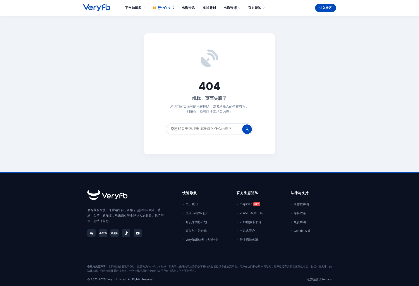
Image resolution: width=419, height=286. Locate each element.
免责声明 (300, 222)
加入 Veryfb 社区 (197, 213)
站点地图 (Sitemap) (319, 279)
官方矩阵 (254, 8)
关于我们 (191, 204)
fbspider (249, 204)
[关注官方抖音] (126, 233)
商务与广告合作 (196, 231)
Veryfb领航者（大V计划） (203, 239)
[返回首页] (107, 195)
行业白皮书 (166, 8)
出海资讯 (188, 8)
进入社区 (325, 8)
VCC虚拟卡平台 (250, 222)
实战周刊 (209, 8)
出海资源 (230, 8)
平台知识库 (133, 8)
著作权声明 (301, 204)
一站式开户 (247, 231)
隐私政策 (300, 213)
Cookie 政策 (302, 231)
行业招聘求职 (249, 239)
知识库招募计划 (196, 222)
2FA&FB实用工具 (251, 213)
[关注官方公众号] (91, 233)
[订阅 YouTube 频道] (138, 233)
